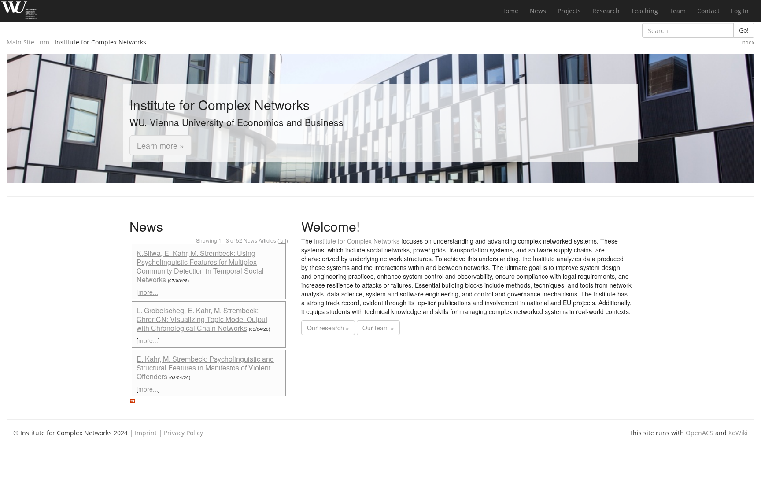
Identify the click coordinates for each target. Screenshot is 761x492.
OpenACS (699, 433)
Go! (744, 30)
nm (44, 42)
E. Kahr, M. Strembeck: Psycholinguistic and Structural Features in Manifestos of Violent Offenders (205, 367)
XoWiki (738, 433)
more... (148, 292)
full (282, 240)
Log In (740, 11)
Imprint (146, 433)
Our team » (378, 327)
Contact (708, 11)
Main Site (20, 42)
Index (747, 43)
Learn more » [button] (160, 145)
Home (509, 11)
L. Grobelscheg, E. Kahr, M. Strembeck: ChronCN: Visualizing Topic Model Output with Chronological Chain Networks (202, 319)
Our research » (328, 327)
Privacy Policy (183, 433)
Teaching (644, 11)
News (538, 11)
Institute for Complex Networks (356, 241)
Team (677, 11)
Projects (569, 11)
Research (606, 11)
